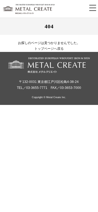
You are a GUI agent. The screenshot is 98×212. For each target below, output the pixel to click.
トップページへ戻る (49, 49)
